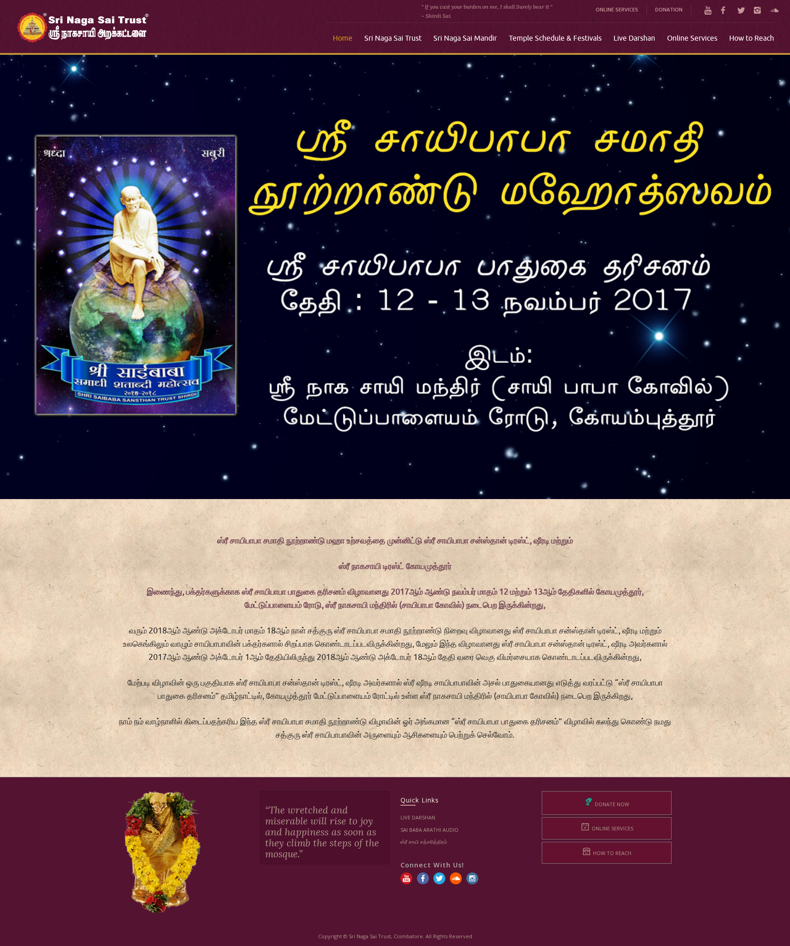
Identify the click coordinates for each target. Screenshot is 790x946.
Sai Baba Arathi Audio (429, 829)
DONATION (669, 9)
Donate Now (611, 804)
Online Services (611, 828)
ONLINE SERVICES (617, 9)
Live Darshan (417, 817)
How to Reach (611, 853)
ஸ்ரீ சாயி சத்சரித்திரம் (423, 841)
